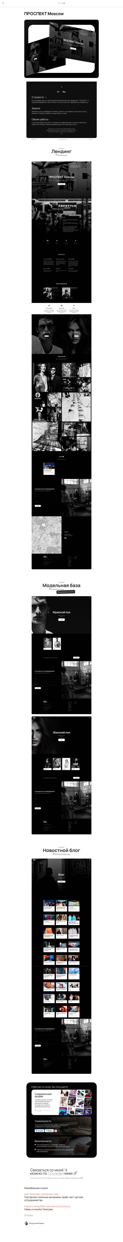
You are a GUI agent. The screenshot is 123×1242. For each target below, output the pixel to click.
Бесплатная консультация (56, 1206)
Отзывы (28, 1215)
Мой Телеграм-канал (35, 1194)
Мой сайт (54, 1194)
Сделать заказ (32, 1206)
